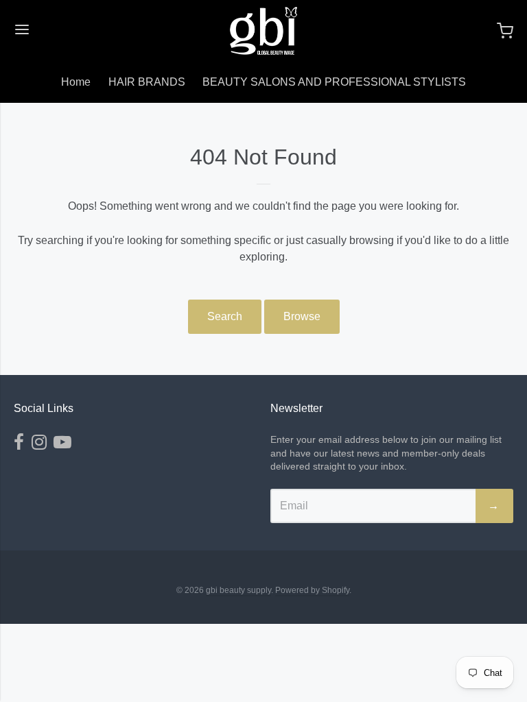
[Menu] (22, 30)
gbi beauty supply (238, 590)
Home (76, 82)
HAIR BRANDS (146, 82)
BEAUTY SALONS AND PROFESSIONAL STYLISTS (334, 82)
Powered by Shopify (312, 590)
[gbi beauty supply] (263, 31)
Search (224, 316)
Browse (301, 316)
